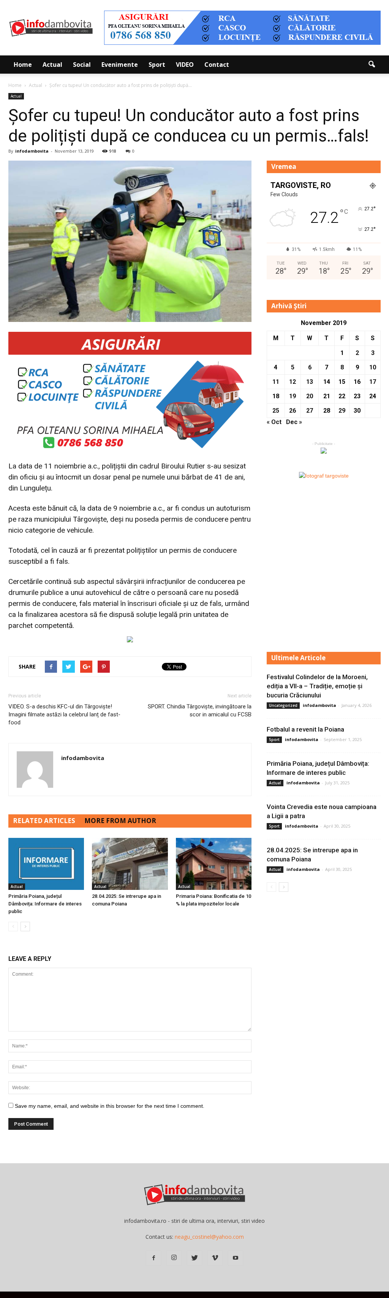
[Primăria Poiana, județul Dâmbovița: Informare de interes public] (46, 864)
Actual (52, 64)
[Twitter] (194, 1258)
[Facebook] (153, 1258)
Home (23, 64)
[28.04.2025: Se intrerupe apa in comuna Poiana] (130, 864)
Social (82, 64)
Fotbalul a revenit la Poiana (305, 729)
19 (292, 396)
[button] (371, 64)
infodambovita (32, 151)
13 (309, 381)
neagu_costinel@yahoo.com (209, 1236)
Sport (157, 64)
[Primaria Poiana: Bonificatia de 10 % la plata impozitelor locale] (213, 864)
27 (309, 410)
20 (309, 396)
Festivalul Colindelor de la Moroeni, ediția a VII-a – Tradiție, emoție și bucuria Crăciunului (317, 686)
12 (292, 381)
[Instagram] (174, 1258)
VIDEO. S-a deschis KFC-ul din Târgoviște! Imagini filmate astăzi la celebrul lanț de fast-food (64, 714)
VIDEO (185, 64)
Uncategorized (283, 705)
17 (372, 381)
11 (275, 381)
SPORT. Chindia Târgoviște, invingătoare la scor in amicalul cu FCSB (199, 710)
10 (372, 367)
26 (292, 410)
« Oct (274, 422)
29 (341, 410)
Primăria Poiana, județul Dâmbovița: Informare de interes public (45, 903)
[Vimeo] (215, 1258)
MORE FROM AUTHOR (120, 820)
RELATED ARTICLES (44, 820)
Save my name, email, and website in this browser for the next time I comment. (109, 1106)
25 (275, 410)
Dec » (294, 422)
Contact (216, 64)
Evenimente (119, 64)
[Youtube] (235, 1258)
